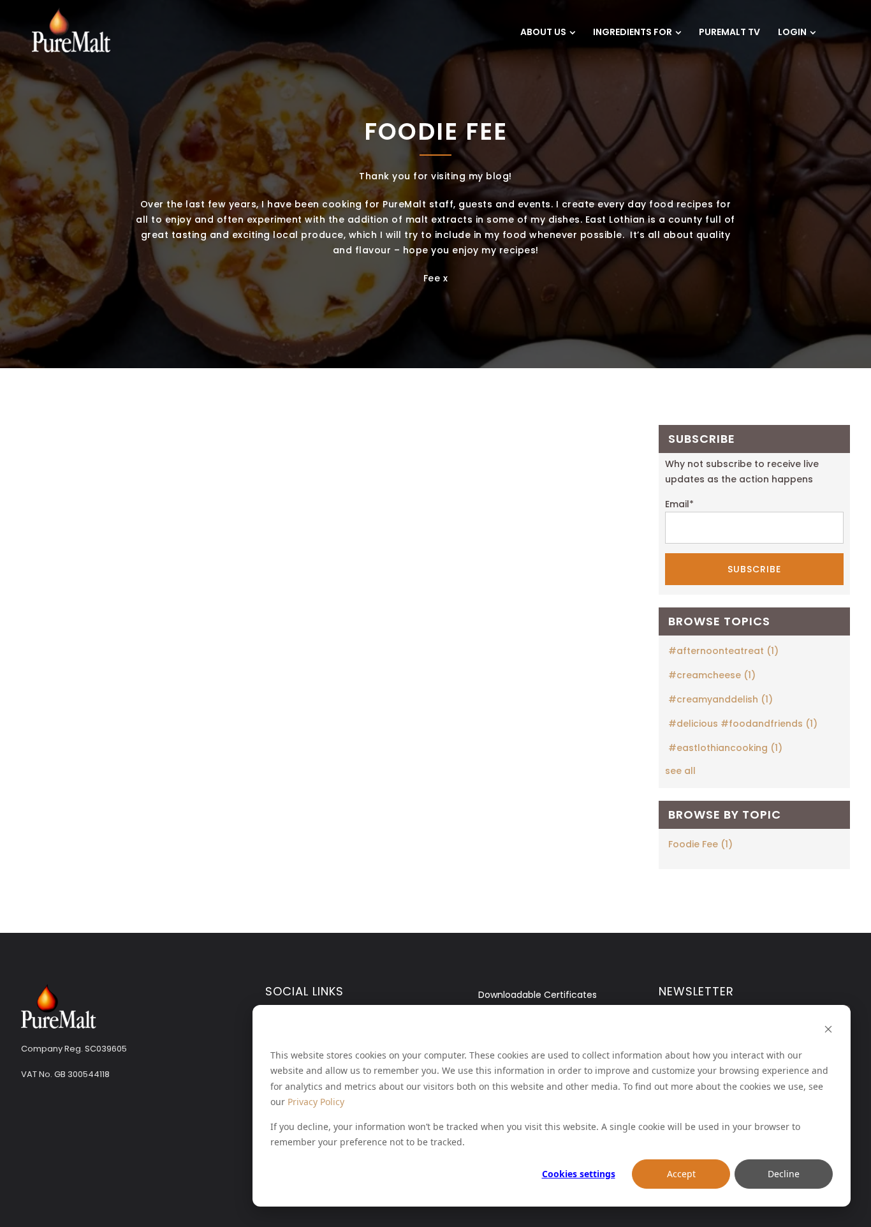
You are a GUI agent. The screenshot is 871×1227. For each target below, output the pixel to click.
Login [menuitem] (792, 32)
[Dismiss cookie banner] (828, 1031)
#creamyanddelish (720, 699)
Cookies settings (578, 1174)
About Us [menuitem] (543, 32)
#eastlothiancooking (725, 747)
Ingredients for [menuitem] (632, 32)
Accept (681, 1174)
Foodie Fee (700, 844)
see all (680, 770)
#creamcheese (712, 675)
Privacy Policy (316, 1102)
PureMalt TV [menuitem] (729, 32)
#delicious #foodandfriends (742, 723)
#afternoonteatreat (723, 650)
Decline (784, 1174)
